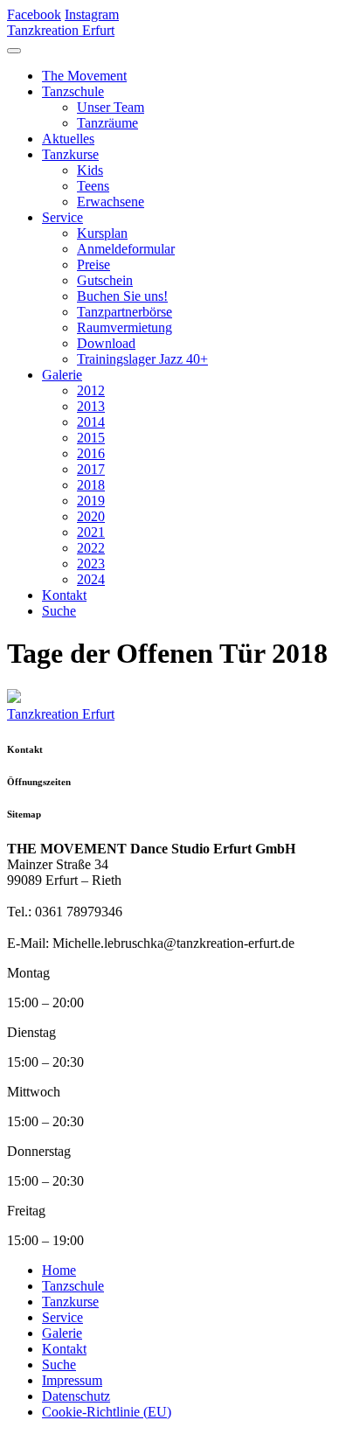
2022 (91, 547)
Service (62, 217)
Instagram (92, 14)
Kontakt (64, 595)
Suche (59, 610)
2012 (91, 390)
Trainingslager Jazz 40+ (142, 359)
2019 (91, 500)
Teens (93, 185)
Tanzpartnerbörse (124, 311)
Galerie (62, 374)
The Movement (84, 75)
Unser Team (110, 107)
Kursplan (102, 233)
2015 (91, 437)
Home (59, 1270)
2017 (91, 469)
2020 (91, 516)
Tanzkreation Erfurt (60, 30)
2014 (91, 421)
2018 (91, 484)
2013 (91, 406)
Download (106, 343)
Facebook (34, 14)
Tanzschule (73, 91)
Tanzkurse (70, 154)
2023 (91, 563)
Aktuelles (68, 138)
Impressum (72, 1380)
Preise (93, 264)
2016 (91, 453)
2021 (91, 532)
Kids (90, 170)
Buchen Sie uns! (122, 296)
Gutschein (105, 280)
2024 (91, 579)
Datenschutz (76, 1396)
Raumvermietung (124, 327)
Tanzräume (107, 122)
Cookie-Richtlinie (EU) (106, 1411)
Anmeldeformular (126, 248)
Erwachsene (110, 201)
